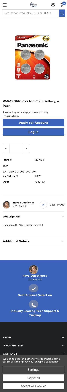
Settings (33, 370)
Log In (33, 132)
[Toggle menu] (5, 5)
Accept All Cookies (33, 386)
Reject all (33, 378)
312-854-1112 (20, 206)
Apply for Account (33, 123)
